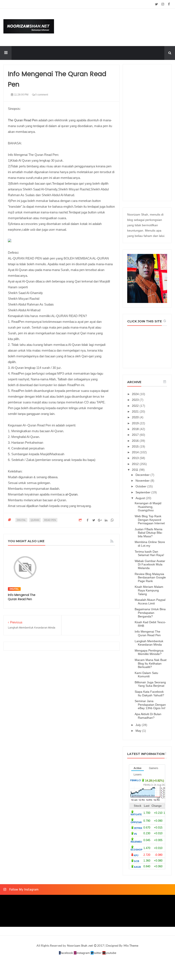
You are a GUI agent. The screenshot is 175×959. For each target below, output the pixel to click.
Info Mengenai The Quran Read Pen (21, 597)
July (139, 725)
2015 (136, 446)
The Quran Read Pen (23, 120)
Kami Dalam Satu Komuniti (146, 674)
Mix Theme (131, 945)
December (143, 475)
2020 (136, 417)
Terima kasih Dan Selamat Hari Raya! (149, 553)
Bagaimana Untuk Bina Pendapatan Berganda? (150, 612)
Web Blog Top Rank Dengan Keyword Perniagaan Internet (150, 519)
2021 (136, 411)
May (139, 730)
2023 (136, 399)
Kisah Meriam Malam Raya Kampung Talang (149, 590)
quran (35, 520)
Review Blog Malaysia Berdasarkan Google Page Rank (150, 577)
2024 (136, 394)
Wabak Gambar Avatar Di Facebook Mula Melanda (150, 564)
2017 (136, 434)
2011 (135, 469)
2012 (136, 464)
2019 (136, 423)
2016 (136, 440)
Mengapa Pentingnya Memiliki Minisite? (149, 652)
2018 (136, 429)
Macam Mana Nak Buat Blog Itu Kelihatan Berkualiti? (150, 663)
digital (21, 520)
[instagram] (162, 4)
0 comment (41, 94)
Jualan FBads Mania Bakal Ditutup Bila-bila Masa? (149, 532)
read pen (50, 520)
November (143, 480)
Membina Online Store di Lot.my (150, 543)
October (141, 486)
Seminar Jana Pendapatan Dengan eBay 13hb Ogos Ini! (150, 704)
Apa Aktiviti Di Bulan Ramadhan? (148, 715)
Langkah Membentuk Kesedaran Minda (149, 642)
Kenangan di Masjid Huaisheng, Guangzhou (148, 506)
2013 (136, 458)
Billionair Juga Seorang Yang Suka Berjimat (150, 684)
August (141, 498)
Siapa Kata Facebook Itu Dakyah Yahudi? (149, 693)
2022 (136, 405)
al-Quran (71, 494)
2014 (136, 452)
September (143, 492)
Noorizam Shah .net (80, 945)
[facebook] (169, 4)
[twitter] (156, 4)
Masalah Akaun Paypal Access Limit (150, 601)
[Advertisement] (147, 133)
